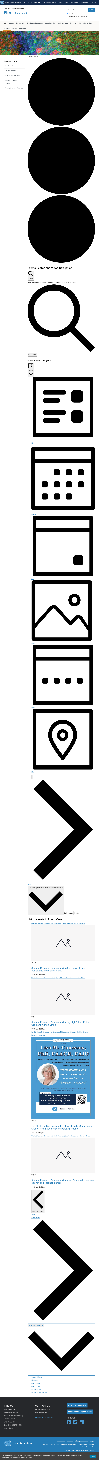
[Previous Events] (32, 777)
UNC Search (94, 2)
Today (30, 884)
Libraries (60, 2)
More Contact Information (43, 1417)
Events (54, 2)
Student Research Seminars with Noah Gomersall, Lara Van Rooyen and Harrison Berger (62, 1181)
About (11, 23)
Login (92, 1441)
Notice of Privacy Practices (51, 1444)
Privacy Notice (27, 1457)
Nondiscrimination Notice (86, 1444)
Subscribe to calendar (35, 1325)
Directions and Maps (77, 1405)
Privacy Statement (81, 1441)
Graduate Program (35, 23)
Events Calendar (10, 71)
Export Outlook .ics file (39, 1392)
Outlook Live (35, 1386)
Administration (85, 23)
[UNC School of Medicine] (18, 1443)
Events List (9, 66)
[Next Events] (63, 880)
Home (5, 23)
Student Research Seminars (11, 82)
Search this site (73, 14)
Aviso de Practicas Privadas (69, 1444)
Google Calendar (37, 1377)
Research (20, 23)
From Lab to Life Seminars (14, 88)
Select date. (68, 913)
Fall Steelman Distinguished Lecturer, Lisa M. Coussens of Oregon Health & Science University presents (62, 1127)
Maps (66, 2)
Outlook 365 (35, 1383)
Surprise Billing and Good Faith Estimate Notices (80, 1450)
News (14, 28)
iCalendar (34, 1380)
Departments (74, 2)
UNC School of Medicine (14, 8)
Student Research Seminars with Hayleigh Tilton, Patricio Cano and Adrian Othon (61, 1023)
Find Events (32, 355)
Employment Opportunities (80, 1411)
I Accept (92, 1456)
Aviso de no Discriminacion (86, 1447)
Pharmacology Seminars (13, 76)
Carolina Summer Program (56, 23)
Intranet (70, 1441)
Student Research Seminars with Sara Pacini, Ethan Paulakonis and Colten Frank (58, 969)
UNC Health (61, 1441)
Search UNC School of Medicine (78, 16)
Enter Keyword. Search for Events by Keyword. (45, 282)
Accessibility (47, 2)
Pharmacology (15, 12)
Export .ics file (36, 1389)
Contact (22, 28)
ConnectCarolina (84, 2)
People (73, 23)
